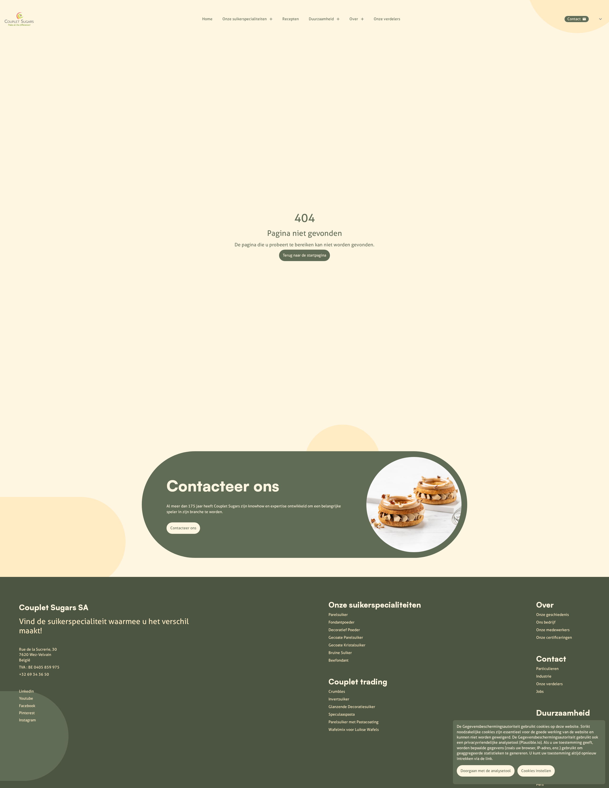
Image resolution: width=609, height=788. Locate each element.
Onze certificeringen (554, 637)
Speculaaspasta (342, 714)
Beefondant (339, 660)
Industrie (543, 676)
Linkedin (26, 691)
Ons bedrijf (545, 622)
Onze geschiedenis (552, 614)
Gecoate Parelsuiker (346, 637)
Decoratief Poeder (344, 630)
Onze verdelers (387, 19)
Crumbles (337, 691)
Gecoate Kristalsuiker (347, 645)
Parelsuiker (338, 614)
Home (207, 19)
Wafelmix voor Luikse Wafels (354, 729)
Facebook (27, 706)
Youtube (26, 698)
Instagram (27, 720)
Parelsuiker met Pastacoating (353, 722)
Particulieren (547, 668)
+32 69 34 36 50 (34, 674)
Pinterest (27, 713)
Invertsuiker (339, 699)
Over (353, 19)
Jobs (540, 691)
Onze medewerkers (553, 630)
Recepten (290, 19)
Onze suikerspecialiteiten (244, 19)
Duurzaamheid (321, 19)
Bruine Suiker (340, 652)
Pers (540, 784)
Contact (574, 19)
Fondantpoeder (341, 622)
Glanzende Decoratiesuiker (352, 706)
